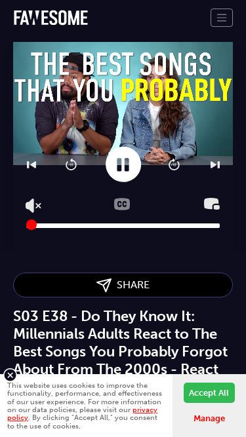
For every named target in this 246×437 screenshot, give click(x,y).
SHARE (131, 284)
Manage (209, 418)
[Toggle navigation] (222, 18)
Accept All (209, 393)
